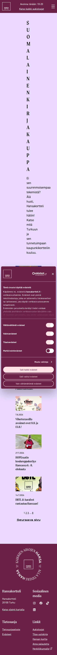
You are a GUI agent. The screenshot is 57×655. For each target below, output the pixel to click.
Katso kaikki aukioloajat (31, 8)
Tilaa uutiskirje (40, 634)
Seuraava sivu (28, 519)
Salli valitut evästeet (28, 376)
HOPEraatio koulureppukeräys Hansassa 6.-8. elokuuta (25, 463)
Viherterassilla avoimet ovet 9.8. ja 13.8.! (26, 423)
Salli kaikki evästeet (28, 369)
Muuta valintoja (41, 362)
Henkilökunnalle (41, 648)
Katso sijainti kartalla (13, 609)
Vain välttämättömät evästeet (28, 383)
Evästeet (6, 634)
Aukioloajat (38, 629)
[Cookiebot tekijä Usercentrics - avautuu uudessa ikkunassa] (37, 274)
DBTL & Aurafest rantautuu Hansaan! (26, 501)
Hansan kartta (40, 639)
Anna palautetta (41, 643)
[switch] (50, 333)
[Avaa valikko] (53, 6)
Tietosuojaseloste (11, 629)
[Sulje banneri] (53, 274)
